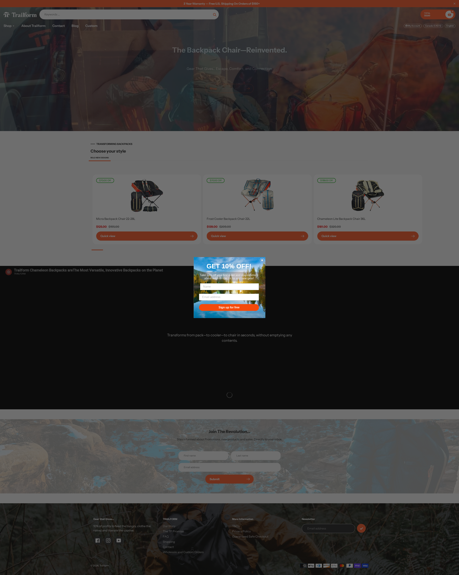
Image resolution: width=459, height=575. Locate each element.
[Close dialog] (262, 260)
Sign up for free (229, 307)
